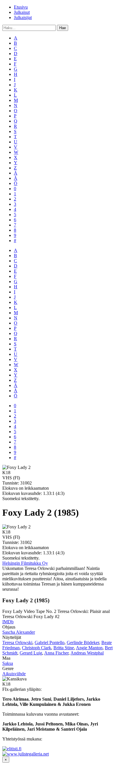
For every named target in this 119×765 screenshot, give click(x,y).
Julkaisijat (23, 17)
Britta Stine (63, 647)
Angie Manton (89, 647)
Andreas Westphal (87, 652)
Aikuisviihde (14, 673)
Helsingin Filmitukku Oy (25, 563)
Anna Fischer (56, 652)
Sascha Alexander (18, 632)
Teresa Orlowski (17, 642)
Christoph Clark (36, 647)
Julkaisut (22, 12)
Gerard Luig (31, 652)
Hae (62, 28)
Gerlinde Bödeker (83, 642)
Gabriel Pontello (49, 642)
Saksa (7, 663)
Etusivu (21, 7)
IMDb (8, 621)
